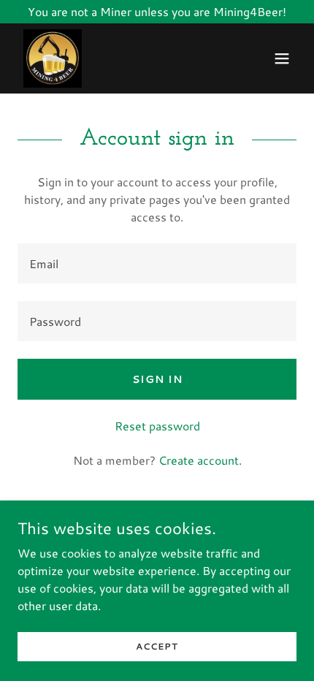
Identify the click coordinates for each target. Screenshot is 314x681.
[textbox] (157, 263)
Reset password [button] (157, 425)
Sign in (157, 379)
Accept (157, 646)
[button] (281, 58)
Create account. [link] (200, 460)
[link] (52, 58)
